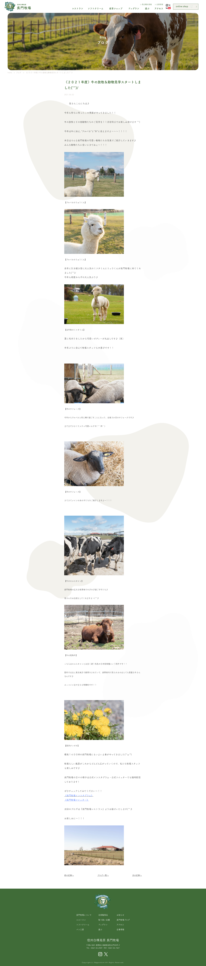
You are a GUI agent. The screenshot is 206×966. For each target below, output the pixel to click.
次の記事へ (137, 875)
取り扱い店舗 (104, 920)
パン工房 (80, 929)
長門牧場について (84, 915)
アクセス (120, 925)
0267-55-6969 (96, 948)
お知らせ (120, 915)
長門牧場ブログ (123, 920)
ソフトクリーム (82, 925)
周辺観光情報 (147, 4)
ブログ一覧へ (103, 875)
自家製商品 (103, 915)
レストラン (81, 920)
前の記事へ (69, 875)
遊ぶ (100, 929)
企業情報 (159, 4)
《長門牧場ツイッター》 (76, 800)
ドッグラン (103, 925)
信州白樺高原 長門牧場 (103, 940)
